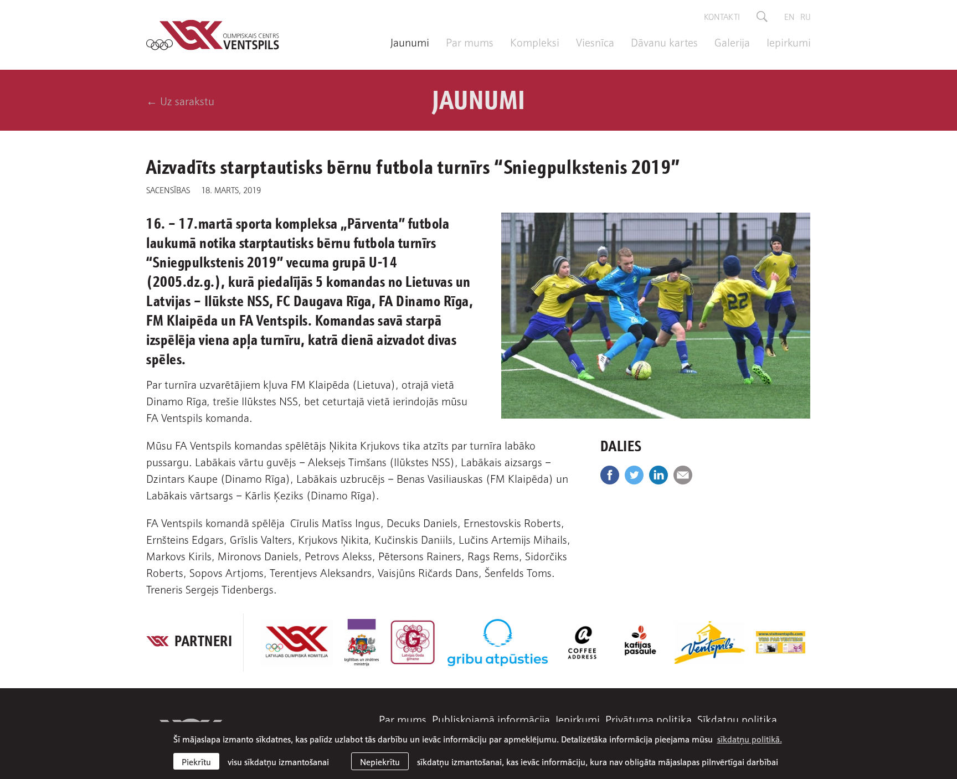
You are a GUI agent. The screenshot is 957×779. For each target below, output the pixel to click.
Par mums (469, 41)
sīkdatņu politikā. (749, 738)
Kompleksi (534, 41)
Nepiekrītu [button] (380, 761)
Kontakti (722, 16)
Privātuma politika (648, 718)
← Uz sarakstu (180, 100)
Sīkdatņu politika (737, 718)
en (789, 16)
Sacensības (168, 189)
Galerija (732, 41)
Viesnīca (595, 41)
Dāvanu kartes (664, 41)
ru (805, 16)
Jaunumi (409, 41)
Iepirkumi (788, 41)
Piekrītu (196, 761)
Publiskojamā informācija (491, 718)
